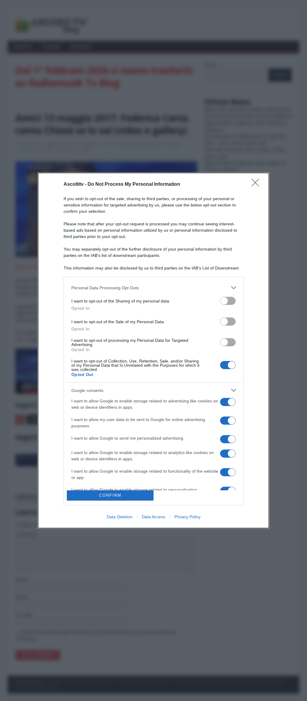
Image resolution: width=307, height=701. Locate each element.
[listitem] (153, 287)
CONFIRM (110, 495)
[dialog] (153, 350)
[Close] (257, 184)
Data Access (153, 516)
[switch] (228, 301)
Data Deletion (120, 516)
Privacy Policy (187, 516)
